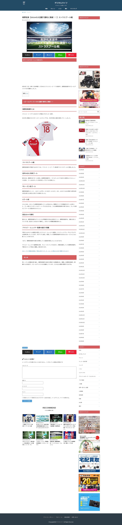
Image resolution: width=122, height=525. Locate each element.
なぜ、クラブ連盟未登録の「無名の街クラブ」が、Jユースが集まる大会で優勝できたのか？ (45, 251)
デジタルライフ (61, 3)
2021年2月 (81, 307)
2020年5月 (81, 341)
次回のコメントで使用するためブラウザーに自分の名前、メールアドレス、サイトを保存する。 (46, 397)
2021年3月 (81, 303)
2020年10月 (82, 322)
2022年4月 (81, 255)
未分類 (80, 402)
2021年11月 (81, 274)
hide (27, 93)
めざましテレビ (82, 354)
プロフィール (59, 517)
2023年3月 (81, 214)
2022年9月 (81, 236)
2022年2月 (81, 262)
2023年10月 (82, 188)
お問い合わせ (75, 517)
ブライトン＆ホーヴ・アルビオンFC (87, 376)
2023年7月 (81, 199)
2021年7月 (81, 289)
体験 (46, 8)
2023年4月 (81, 210)
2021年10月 (82, 277)
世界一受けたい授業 (83, 387)
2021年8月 (81, 285)
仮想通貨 (81, 395)
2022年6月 (81, 248)
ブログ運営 (81, 380)
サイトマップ (73, 8)
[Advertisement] (49, 74)
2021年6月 (81, 292)
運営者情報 (67, 517)
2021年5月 (81, 296)
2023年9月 (81, 192)
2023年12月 (82, 180)
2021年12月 (82, 270)
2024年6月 (81, 169)
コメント (25, 365)
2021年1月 (81, 311)
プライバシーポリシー (48, 517)
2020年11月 (81, 318)
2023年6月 (81, 203)
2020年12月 (82, 315)
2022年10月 (82, 233)
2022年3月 (81, 259)
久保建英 (81, 391)
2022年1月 (81, 266)
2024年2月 (81, 177)
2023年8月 (81, 195)
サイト (23, 392)
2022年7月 (81, 244)
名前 (24, 380)
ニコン (60, 8)
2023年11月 (81, 184)
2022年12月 (82, 225)
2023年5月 (81, 207)
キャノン (53, 8)
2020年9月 (81, 326)
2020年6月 (81, 337)
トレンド (25, 347)
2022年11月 (81, 229)
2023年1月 (81, 221)
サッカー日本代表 (83, 361)
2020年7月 (81, 333)
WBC (80, 350)
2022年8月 (81, 240)
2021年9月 (81, 281)
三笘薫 (80, 383)
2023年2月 (81, 218)
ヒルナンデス (82, 372)
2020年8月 (81, 330)
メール (24, 386)
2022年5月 (81, 251)
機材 (66, 8)
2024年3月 (81, 173)
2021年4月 (81, 300)
